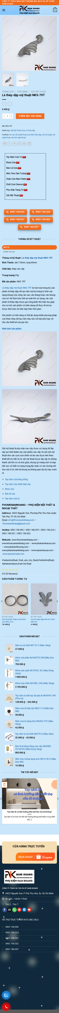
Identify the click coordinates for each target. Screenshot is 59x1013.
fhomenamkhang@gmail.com (16, 523)
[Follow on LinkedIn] (24, 909)
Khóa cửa (9, 489)
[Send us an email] (9, 909)
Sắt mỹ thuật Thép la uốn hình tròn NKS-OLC (14, 620)
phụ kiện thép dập (34, 135)
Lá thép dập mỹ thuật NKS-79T (37, 258)
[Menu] (3, 10)
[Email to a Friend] (19, 143)
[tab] (29, 247)
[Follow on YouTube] (29, 909)
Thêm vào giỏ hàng (30, 116)
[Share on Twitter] (14, 143)
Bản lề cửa (10, 493)
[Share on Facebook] (9, 143)
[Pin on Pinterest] (24, 143)
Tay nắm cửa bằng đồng (16, 479)
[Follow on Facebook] (4, 909)
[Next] (52, 43)
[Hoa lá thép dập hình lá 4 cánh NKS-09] (44, 599)
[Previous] (6, 43)
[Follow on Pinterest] (19, 909)
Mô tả (6, 247)
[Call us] (14, 909)
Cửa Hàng (22, 91)
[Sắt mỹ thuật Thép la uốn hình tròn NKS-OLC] (15, 599)
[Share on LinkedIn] (29, 143)
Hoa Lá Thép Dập (28, 130)
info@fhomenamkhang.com (21, 520)
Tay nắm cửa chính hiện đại (18, 484)
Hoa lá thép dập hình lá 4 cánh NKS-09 (43, 620)
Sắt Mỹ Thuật (38, 91)
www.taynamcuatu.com (13, 554)
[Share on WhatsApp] (4, 143)
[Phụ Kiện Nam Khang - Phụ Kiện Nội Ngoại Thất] (29, 10)
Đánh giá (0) (9, 252)
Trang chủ (8, 91)
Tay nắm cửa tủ (12, 498)
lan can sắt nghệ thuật (17, 135)
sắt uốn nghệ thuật (18, 137)
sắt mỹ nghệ (47, 135)
